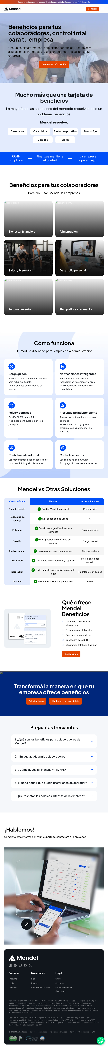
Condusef (59, 983)
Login (11, 983)
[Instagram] (20, 965)
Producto (13, 979)
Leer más (86, 2)
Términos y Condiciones (79, 1032)
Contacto (13, 987)
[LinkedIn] (10, 965)
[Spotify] (15, 965)
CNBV (58, 979)
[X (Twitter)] (30, 965)
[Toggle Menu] (102, 9)
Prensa (34, 983)
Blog (33, 979)
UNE (93, 1032)
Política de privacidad (58, 1032)
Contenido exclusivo (40, 987)
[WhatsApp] (101, 1041)
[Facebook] (25, 965)
